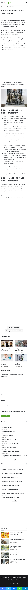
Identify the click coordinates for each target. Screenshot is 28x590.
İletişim (7, 579)
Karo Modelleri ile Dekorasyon (18, 553)
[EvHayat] (7, 2)
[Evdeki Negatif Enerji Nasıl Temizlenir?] (5, 541)
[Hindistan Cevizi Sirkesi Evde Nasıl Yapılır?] (5, 561)
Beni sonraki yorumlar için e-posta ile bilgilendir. (14, 411)
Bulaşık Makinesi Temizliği (14, 331)
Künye (12, 579)
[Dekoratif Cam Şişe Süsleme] (7, 357)
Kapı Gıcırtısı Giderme (6, 349)
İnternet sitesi (4, 405)
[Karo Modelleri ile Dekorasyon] (5, 555)
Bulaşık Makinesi (14, 327)
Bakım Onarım (10, 6)
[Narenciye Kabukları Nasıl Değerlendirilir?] (5, 535)
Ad (2, 394)
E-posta (3, 400)
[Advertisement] (14, 67)
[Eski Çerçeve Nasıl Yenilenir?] (21, 357)
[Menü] (2, 3)
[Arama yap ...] (26, 3)
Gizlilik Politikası (18, 579)
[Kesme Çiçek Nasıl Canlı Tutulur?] (5, 548)
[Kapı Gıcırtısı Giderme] (7, 343)
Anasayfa (4, 6)
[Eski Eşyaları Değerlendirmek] (21, 343)
